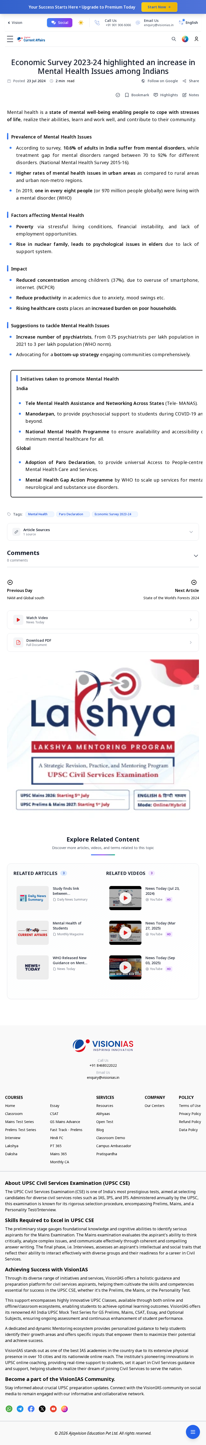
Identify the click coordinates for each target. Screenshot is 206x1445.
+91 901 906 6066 (118, 25)
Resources (104, 1105)
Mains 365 (58, 1153)
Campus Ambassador (113, 1145)
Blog (100, 1129)
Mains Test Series (19, 1121)
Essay (54, 1105)
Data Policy (188, 1129)
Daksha (11, 1153)
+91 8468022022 (103, 1065)
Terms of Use (190, 1105)
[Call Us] (97, 22)
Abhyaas (103, 1113)
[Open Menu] (193, 1432)
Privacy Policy (190, 1113)
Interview (12, 1137)
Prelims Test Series (20, 1129)
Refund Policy (190, 1121)
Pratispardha (106, 1153)
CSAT (54, 1113)
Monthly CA (59, 1161)
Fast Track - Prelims (66, 1129)
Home (10, 1105)
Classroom (14, 1113)
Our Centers (155, 1105)
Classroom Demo (110, 1137)
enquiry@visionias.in (103, 1077)
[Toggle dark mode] (80, 22)
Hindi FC (56, 1137)
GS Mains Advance (65, 1121)
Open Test (104, 1121)
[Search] (173, 38)
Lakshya (11, 1145)
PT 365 (56, 1145)
